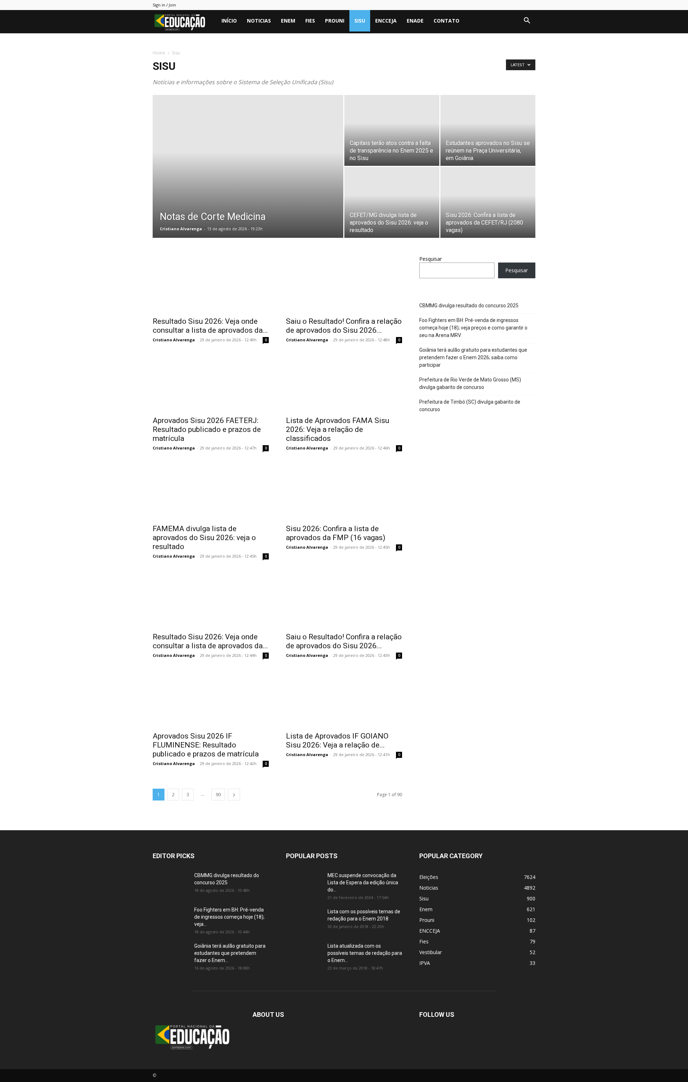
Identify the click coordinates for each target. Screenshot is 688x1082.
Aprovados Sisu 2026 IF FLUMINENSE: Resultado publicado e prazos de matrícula (206, 745)
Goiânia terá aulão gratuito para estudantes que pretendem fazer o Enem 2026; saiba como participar (473, 357)
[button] (526, 21)
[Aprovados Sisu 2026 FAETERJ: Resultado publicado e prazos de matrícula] (211, 383)
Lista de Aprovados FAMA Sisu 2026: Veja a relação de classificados (337, 429)
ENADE (415, 20)
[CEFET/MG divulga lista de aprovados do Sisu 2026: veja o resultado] (391, 202)
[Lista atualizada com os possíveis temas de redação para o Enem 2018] (304, 954)
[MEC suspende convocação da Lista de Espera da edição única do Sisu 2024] (302, 883)
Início (229, 20)
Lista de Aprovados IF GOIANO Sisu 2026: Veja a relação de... (337, 740)
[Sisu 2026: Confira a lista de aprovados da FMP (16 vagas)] (344, 491)
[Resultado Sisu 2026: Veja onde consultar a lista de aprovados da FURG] (211, 599)
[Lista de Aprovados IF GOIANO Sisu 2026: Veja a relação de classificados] (344, 698)
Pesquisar (430, 258)
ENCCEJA (386, 20)
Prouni (334, 20)
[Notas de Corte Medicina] (248, 177)
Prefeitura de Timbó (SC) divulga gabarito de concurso (469, 405)
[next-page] (234, 794)
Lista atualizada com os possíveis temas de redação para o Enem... (365, 953)
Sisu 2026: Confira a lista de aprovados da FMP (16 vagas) (335, 533)
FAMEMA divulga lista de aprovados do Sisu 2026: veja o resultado (204, 537)
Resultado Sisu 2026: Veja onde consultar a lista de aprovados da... (210, 326)
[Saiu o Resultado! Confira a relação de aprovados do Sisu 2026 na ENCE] (344, 283)
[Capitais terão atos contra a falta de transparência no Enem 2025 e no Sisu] (391, 130)
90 (218, 795)
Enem (288, 20)
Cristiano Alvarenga (181, 228)
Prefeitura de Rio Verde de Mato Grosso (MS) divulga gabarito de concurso (470, 383)
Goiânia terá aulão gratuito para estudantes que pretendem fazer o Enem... (230, 953)
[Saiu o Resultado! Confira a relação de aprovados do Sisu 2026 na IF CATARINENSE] (344, 599)
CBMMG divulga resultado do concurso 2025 (469, 305)
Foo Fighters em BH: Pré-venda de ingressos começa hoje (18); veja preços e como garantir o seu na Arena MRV (473, 327)
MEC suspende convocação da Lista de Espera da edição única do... (363, 882)
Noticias (259, 20)
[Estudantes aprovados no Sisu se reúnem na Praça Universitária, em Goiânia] (487, 130)
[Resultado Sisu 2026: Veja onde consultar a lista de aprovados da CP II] (211, 283)
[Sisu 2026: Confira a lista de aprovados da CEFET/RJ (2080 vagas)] (487, 202)
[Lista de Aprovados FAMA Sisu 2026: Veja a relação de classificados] (344, 383)
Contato (446, 20)
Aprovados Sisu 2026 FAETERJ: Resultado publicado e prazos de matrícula (207, 429)
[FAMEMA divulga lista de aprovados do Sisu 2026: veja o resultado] (211, 491)
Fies (310, 20)
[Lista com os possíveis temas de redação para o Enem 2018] (304, 920)
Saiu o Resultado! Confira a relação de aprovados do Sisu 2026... (344, 326)
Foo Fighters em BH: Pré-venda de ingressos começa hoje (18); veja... (229, 917)
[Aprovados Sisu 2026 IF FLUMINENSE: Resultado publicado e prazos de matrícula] (211, 698)
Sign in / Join (164, 5)
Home (159, 53)
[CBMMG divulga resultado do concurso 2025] (170, 884)
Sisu (359, 20)
